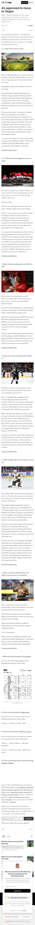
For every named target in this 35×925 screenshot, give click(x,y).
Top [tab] (4, 836)
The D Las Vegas (25, 731)
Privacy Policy (20, 905)
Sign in (31, 2)
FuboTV (13, 802)
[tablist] (6, 836)
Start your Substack (13, 917)
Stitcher (9, 800)
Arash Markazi (13, 850)
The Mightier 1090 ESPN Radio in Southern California (17, 788)
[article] (17, 846)
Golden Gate (25, 712)
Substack (8, 921)
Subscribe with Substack (18, 898)
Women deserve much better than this (12, 843)
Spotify (11, 797)
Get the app (26, 917)
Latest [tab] (8, 836)
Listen (31, 25)
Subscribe (24, 2)
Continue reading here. (9, 150)
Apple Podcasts (19, 797)
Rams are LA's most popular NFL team (11, 858)
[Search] (32, 836)
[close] (29, 863)
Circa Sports (27, 656)
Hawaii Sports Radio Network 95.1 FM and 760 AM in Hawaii (16, 793)
